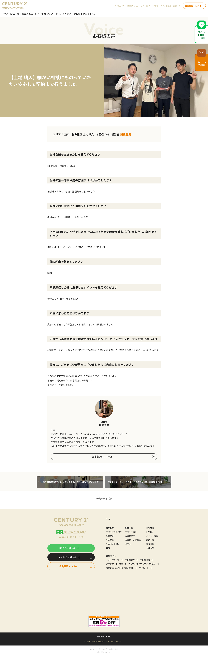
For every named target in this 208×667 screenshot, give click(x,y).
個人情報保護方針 (104, 636)
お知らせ (150, 547)
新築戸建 (110, 535)
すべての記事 (131, 531)
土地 (108, 547)
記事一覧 (14, 14)
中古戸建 (110, 539)
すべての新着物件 (114, 531)
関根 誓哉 (125, 134)
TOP (5, 14)
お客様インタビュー (134, 539)
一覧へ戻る (102, 498)
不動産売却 (130, 6)
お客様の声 (27, 14)
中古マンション (113, 543)
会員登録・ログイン (194, 5)
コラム (128, 543)
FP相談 (155, 6)
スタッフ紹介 (165, 6)
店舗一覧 (176, 6)
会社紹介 (150, 543)
